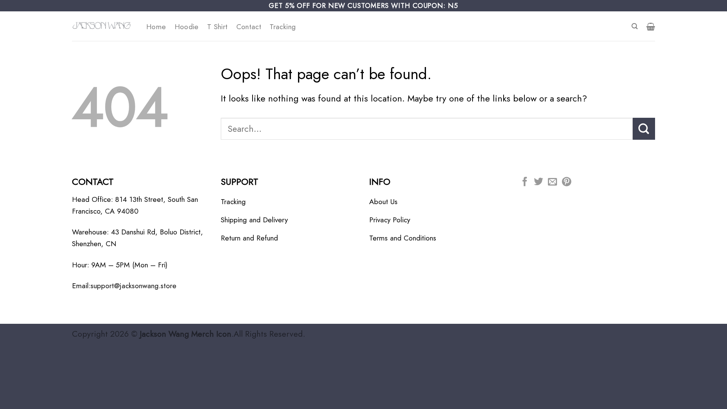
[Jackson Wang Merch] (103, 26)
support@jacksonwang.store (133, 285)
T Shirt (217, 26)
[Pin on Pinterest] (566, 182)
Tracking (283, 26)
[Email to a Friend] (552, 182)
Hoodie (187, 26)
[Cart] (650, 26)
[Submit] (644, 129)
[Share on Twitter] (538, 182)
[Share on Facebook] (524, 182)
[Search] (635, 26)
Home (156, 26)
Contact (249, 26)
